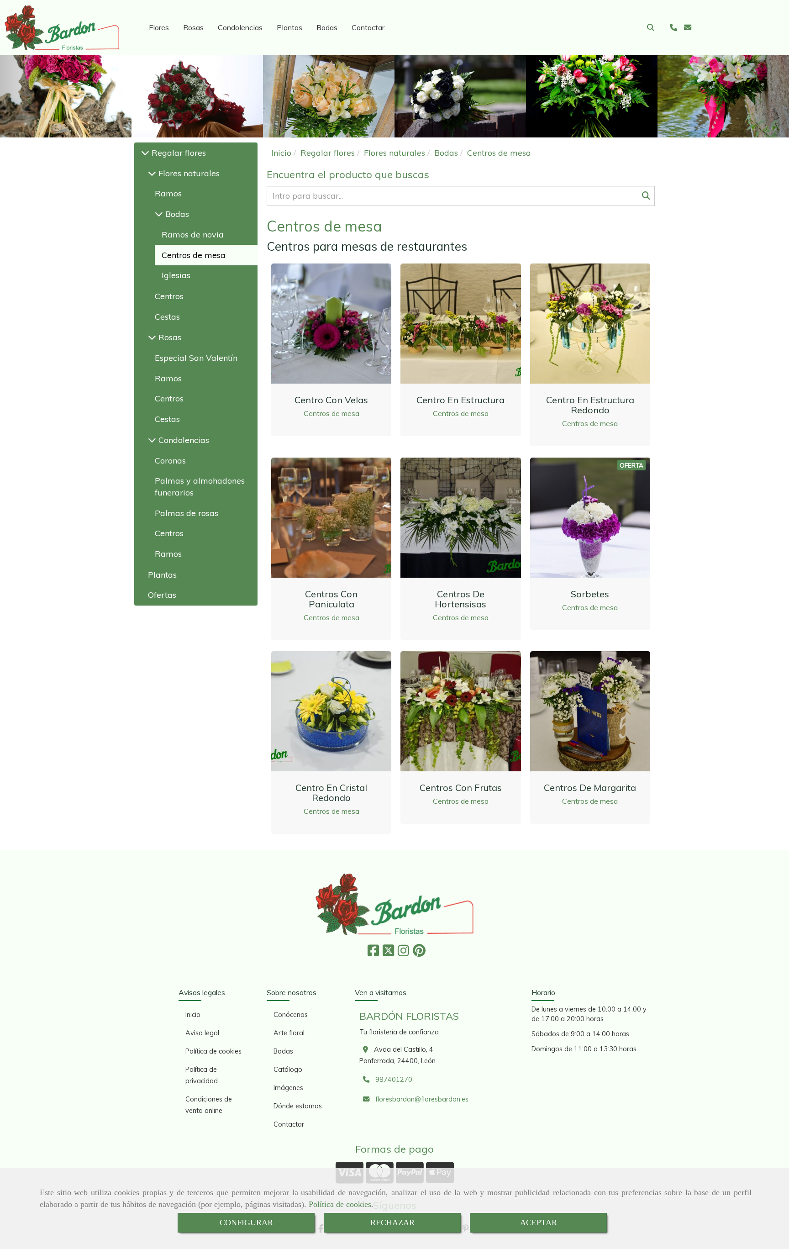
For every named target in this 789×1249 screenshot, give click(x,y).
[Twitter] (388, 953)
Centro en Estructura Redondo (590, 405)
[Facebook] (373, 953)
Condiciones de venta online (208, 1105)
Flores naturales (188, 173)
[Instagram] (403, 953)
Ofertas (162, 595)
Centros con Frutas (461, 787)
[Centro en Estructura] (461, 324)
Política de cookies (340, 1204)
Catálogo (288, 1069)
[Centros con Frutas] (461, 711)
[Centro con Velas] (331, 324)
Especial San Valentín (196, 358)
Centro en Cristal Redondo (331, 792)
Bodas (326, 27)
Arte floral (289, 1033)
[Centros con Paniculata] (331, 517)
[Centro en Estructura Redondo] (590, 324)
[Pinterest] (419, 953)
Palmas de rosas (186, 513)
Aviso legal (202, 1033)
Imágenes (288, 1088)
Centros (169, 296)
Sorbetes (590, 594)
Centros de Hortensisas (460, 599)
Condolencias (240, 27)
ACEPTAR (538, 1222)
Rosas (193, 27)
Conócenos (291, 1015)
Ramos (168, 193)
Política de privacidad (201, 1075)
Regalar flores (177, 153)
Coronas (170, 460)
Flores (159, 27)
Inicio (192, 1015)
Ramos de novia (193, 234)
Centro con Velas (331, 400)
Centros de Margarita (590, 787)
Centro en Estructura (460, 400)
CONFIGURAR (246, 1222)
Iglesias (176, 275)
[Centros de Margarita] (590, 711)
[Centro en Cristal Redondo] (331, 711)
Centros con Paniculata (331, 599)
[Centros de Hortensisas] (461, 517)
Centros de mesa (331, 413)
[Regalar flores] (145, 153)
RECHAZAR (392, 1222)
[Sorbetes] (590, 517)
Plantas (289, 27)
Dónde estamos (298, 1106)
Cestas (167, 316)
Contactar (368, 27)
